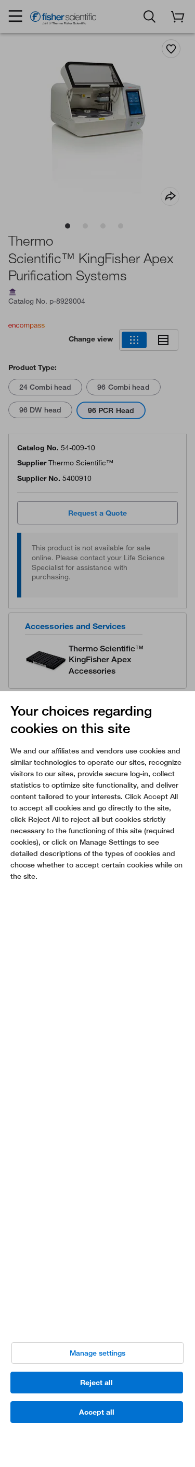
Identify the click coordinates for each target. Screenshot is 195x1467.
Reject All (96, 1382)
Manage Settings (97, 1353)
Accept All (96, 1412)
